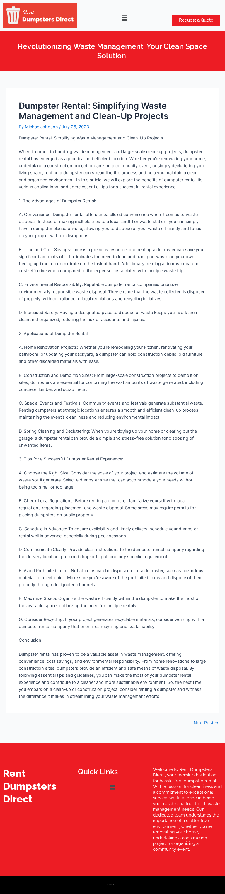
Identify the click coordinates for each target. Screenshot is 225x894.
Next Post (206, 723)
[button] (124, 18)
